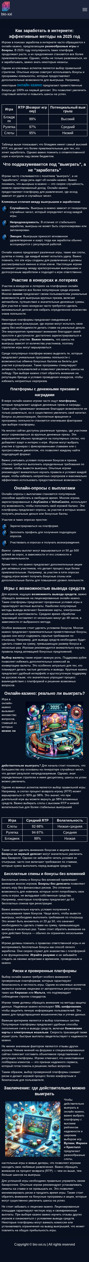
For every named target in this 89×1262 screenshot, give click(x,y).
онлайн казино (29, 85)
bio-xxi (6, 14)
